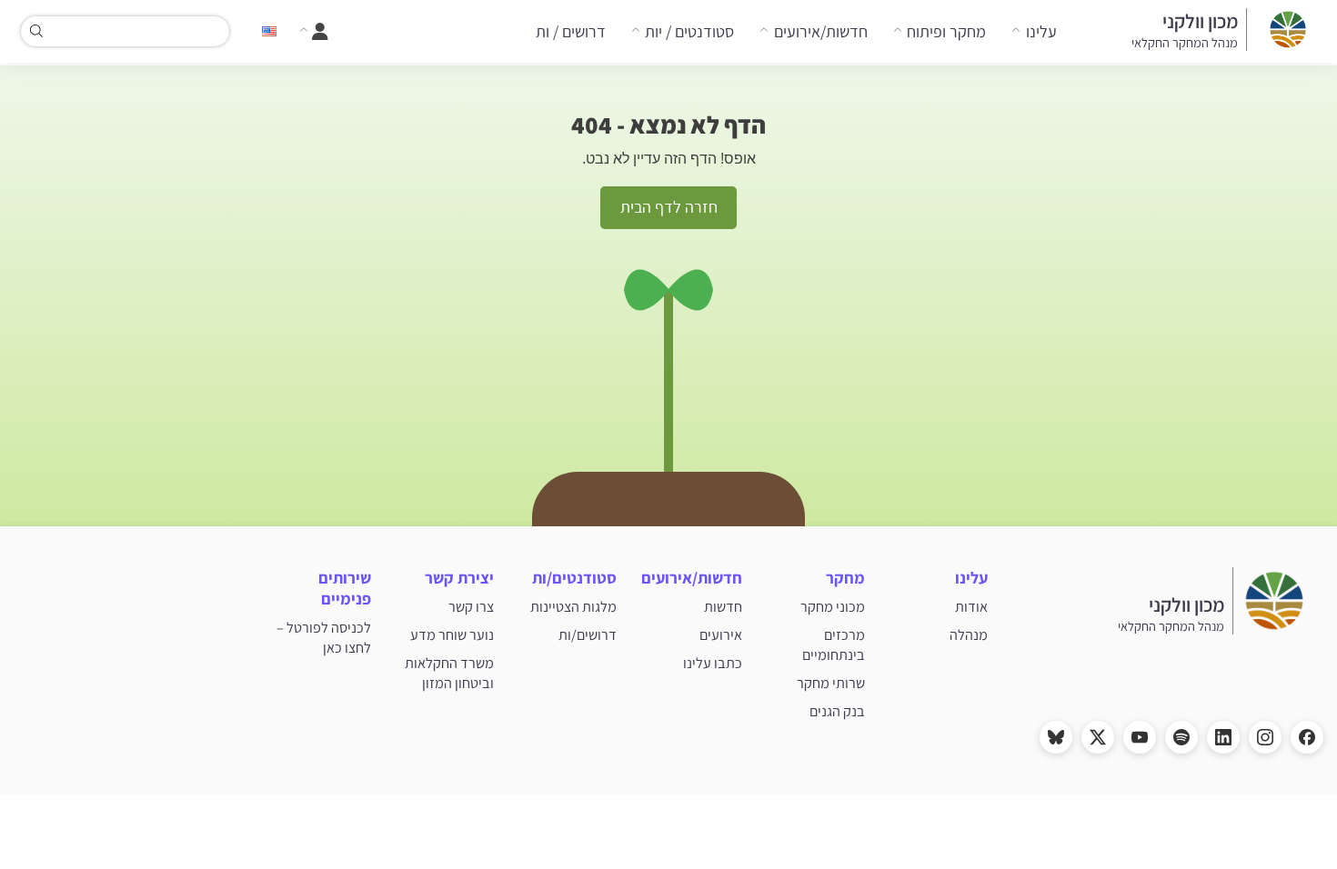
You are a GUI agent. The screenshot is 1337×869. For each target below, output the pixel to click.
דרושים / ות (571, 31)
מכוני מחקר (832, 606)
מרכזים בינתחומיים (833, 644)
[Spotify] (1181, 737)
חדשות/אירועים (821, 31)
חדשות (723, 606)
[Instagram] (1265, 737)
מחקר (845, 577)
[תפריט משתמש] (313, 32)
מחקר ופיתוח (946, 31)
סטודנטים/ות (574, 577)
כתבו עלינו (712, 663)
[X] (1097, 737)
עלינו (1041, 31)
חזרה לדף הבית (669, 206)
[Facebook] (1307, 737)
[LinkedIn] (1223, 737)
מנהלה (969, 634)
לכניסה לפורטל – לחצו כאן (323, 637)
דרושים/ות (587, 634)
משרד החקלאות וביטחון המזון (449, 673)
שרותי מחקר (831, 683)
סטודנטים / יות (689, 31)
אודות (971, 606)
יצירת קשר (459, 577)
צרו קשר (471, 606)
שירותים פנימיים (344, 588)
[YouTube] (1139, 737)
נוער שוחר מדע (452, 634)
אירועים (720, 634)
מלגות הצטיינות (573, 606)
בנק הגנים (837, 711)
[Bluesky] (1056, 737)
